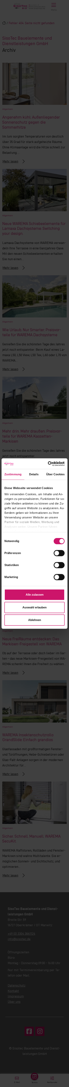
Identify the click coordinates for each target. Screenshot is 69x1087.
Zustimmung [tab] (12, 474)
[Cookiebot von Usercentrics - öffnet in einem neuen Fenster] (49, 463)
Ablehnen (34, 620)
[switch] (59, 553)
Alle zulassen (35, 594)
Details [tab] (34, 474)
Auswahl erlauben (34, 607)
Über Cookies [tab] (55, 474)
